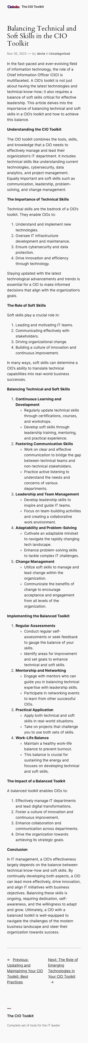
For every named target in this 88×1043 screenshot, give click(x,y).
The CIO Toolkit (33, 6)
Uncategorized (59, 53)
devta (41, 53)
